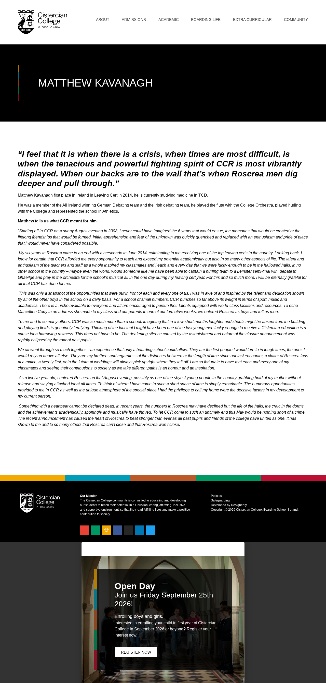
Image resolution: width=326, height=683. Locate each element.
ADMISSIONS (134, 19)
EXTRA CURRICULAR (252, 19)
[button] (163, 549)
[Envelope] (84, 530)
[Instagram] (128, 530)
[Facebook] (117, 530)
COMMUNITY (296, 19)
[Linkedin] (139, 530)
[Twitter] (150, 530)
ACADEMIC (168, 19)
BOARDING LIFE (206, 19)
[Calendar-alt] (95, 530)
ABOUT (102, 19)
